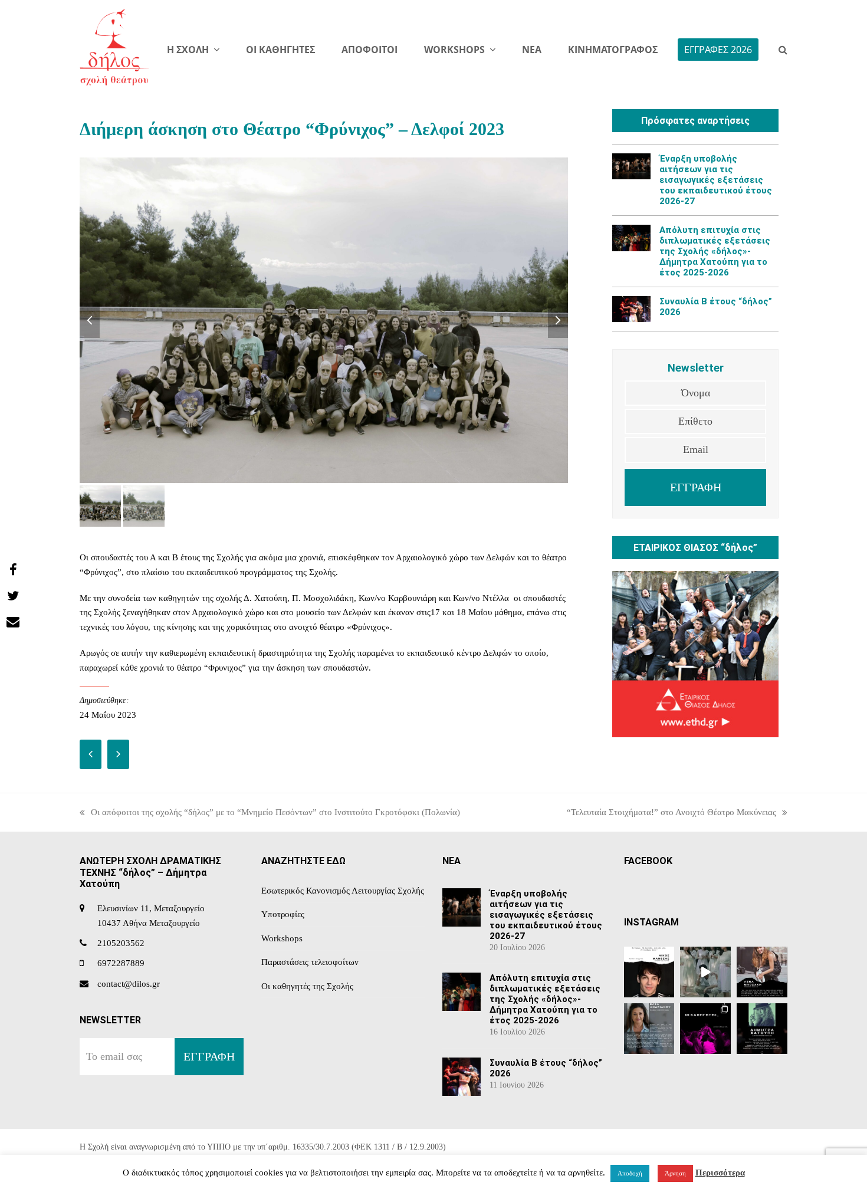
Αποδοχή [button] (630, 1173)
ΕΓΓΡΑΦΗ (695, 487)
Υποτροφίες (282, 914)
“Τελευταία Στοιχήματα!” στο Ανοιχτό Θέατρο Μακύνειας (671, 813)
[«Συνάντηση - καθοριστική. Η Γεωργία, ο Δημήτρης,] (649, 972)
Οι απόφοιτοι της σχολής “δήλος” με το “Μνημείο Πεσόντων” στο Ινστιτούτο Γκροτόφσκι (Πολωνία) (270, 813)
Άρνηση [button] (675, 1173)
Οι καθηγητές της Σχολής (307, 986)
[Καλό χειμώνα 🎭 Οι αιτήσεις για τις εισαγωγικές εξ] (705, 972)
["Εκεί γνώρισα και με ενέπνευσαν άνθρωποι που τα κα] (762, 972)
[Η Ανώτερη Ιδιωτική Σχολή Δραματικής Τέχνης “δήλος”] (762, 1028)
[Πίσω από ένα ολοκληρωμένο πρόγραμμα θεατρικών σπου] (649, 1028)
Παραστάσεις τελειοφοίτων (310, 962)
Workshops (282, 938)
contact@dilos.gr (128, 984)
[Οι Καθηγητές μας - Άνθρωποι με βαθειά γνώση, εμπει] (705, 1028)
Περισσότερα (720, 1172)
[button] (783, 50)
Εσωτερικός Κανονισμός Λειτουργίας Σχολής (342, 890)
